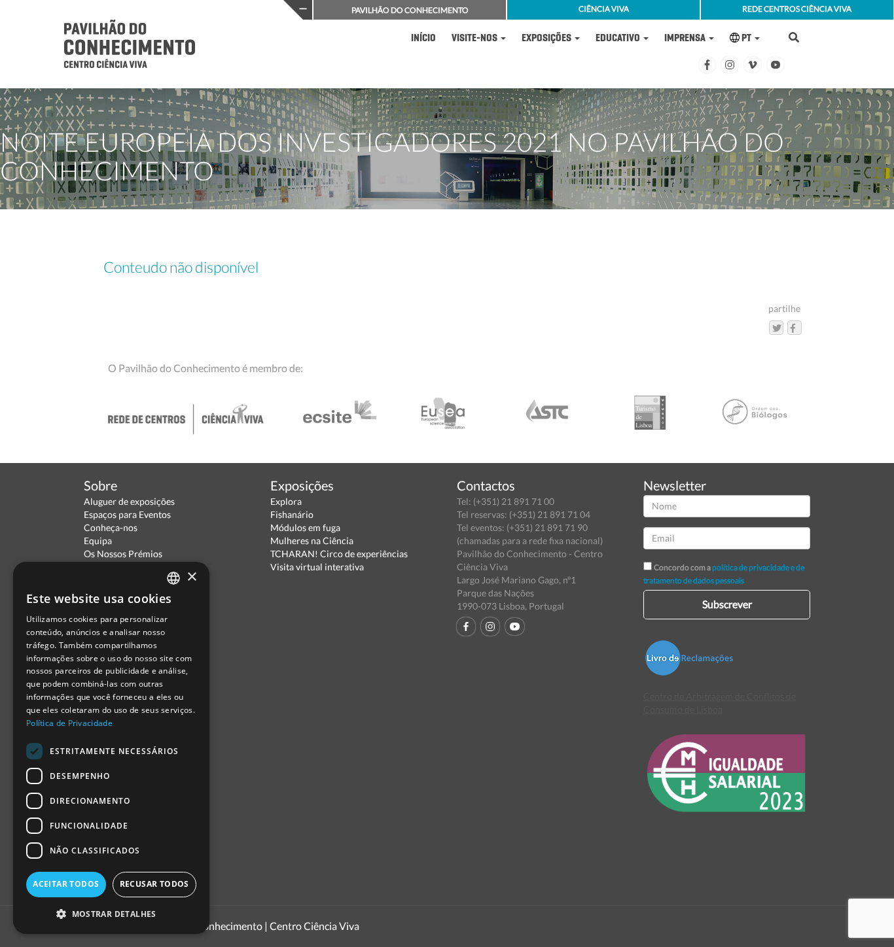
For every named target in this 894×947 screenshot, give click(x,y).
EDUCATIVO (619, 37)
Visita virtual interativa (317, 566)
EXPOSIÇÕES (547, 37)
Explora (286, 501)
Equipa (98, 540)
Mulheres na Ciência (311, 540)
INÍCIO (423, 37)
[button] (111, 913)
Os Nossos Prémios (123, 553)
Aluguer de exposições (129, 501)
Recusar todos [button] (154, 883)
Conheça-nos (110, 527)
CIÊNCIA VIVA (604, 9)
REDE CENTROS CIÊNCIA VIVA (796, 9)
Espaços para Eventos (127, 514)
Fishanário (291, 514)
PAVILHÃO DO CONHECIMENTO (410, 10)
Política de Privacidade (69, 723)
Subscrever (727, 604)
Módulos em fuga (305, 527)
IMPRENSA (685, 37)
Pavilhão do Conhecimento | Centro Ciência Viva (250, 926)
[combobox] (173, 578)
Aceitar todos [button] (66, 883)
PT (746, 37)
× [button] (191, 577)
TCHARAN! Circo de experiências (339, 553)
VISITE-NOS (475, 37)
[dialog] (111, 748)
